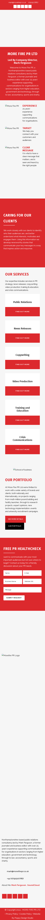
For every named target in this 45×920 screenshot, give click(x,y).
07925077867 (33, 2)
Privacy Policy (12, 914)
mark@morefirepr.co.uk (17, 2)
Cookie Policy (25, 914)
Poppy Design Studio (24, 918)
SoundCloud (33, 885)
